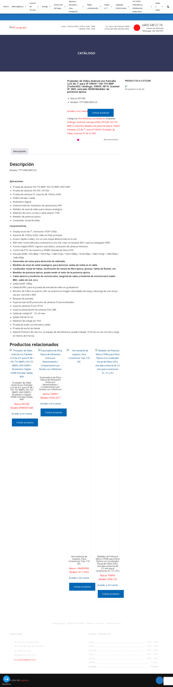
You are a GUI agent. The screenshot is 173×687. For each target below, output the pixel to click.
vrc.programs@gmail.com (25, 659)
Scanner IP (79, 133)
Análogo (71, 122)
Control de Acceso (113, 623)
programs (24, 680)
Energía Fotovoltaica (76, 623)
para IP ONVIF (94, 129)
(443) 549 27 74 (152, 25)
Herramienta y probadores (91, 118)
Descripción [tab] (19, 151)
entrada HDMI (93, 122)
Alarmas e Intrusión (95, 623)
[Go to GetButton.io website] (6, 684)
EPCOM (105, 122)
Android (81, 122)
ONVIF (116, 125)
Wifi (94, 133)
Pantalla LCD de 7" (76, 129)
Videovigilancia (58, 623)
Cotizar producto (100, 112)
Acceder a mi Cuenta (77, 111)
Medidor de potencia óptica (98, 125)
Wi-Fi (88, 133)
